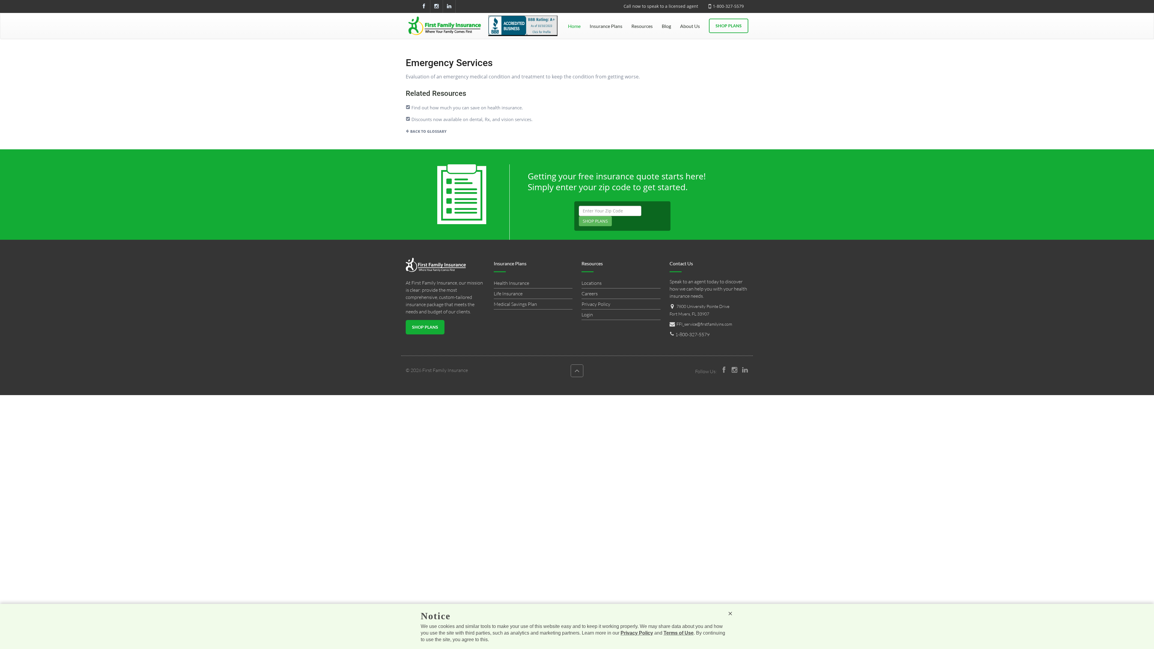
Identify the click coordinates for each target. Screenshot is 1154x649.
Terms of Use (679, 632)
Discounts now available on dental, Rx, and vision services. (471, 119)
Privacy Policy (596, 304)
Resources (642, 26)
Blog (666, 26)
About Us (690, 26)
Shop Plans (729, 25)
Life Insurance (508, 294)
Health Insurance (511, 283)
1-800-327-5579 (728, 6)
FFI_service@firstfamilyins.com (704, 324)
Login (587, 315)
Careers (590, 294)
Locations (592, 283)
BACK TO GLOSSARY (428, 131)
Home (574, 26)
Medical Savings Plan (515, 304)
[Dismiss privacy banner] (730, 614)
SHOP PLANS (595, 221)
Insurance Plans (606, 26)
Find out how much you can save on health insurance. (466, 108)
